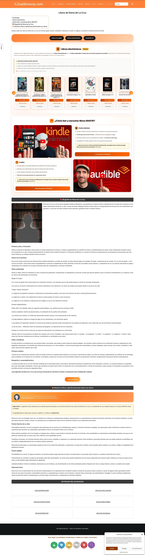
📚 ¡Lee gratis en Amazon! (102, 154)
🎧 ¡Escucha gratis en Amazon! (42, 188)
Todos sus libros (72, 379)
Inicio (53, 4)
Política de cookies (124, 552)
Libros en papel (57, 38)
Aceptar (112, 548)
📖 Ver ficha (22, 100)
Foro (93, 4)
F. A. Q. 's (110, 4)
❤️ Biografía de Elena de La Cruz (23, 24)
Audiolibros (89, 38)
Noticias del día (71, 4)
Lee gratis (60, 4)
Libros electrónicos (18, 20)
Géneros (87, 4)
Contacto (100, 4)
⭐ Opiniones (22, 106)
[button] (142, 534)
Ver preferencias (136, 548)
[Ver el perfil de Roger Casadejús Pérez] (16, 397)
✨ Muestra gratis (22, 103)
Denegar (124, 548)
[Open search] (132, 4)
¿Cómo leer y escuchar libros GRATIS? (24, 22)
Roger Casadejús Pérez (27, 398)
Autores (80, 4)
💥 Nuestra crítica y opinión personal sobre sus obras (29, 26)
